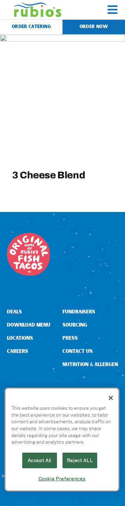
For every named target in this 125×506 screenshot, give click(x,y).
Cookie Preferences (62, 478)
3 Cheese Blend (48, 175)
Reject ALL (80, 460)
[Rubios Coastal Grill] (38, 5)
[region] (62, 439)
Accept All (40, 460)
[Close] (110, 398)
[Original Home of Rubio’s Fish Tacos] (28, 235)
